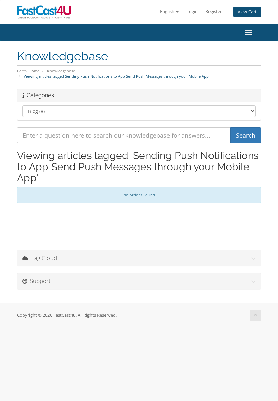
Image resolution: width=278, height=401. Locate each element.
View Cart (247, 12)
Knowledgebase (61, 70)
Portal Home (28, 70)
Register (213, 11)
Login (192, 11)
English (167, 11)
